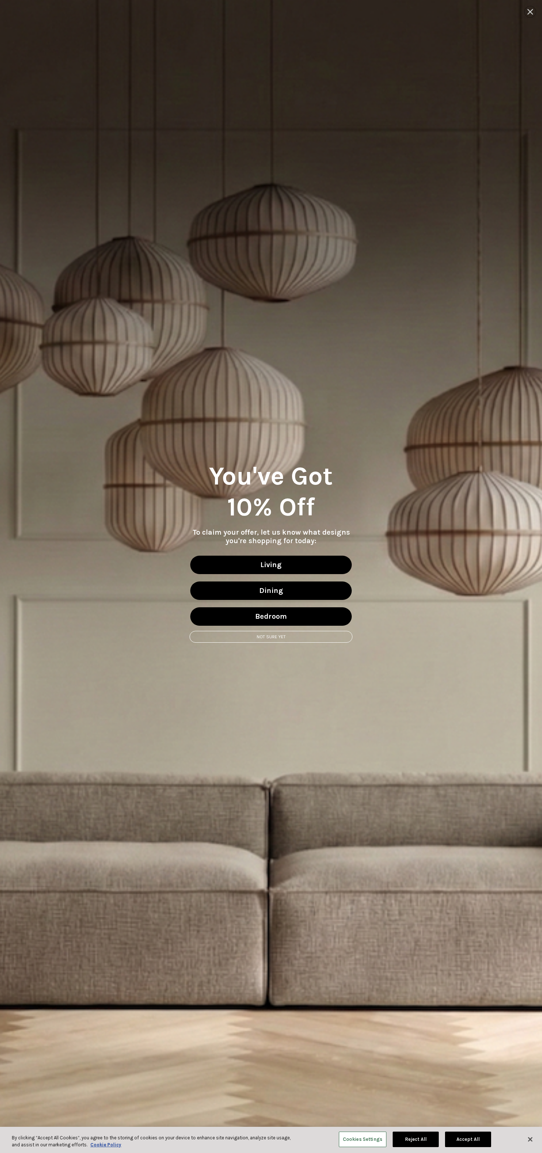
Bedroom (271, 616)
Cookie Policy (105, 1145)
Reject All (416, 1139)
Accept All (468, 1139)
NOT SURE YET (271, 636)
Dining (271, 590)
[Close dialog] (530, 12)
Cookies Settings (362, 1139)
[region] (271, 1140)
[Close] (530, 1139)
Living (271, 564)
